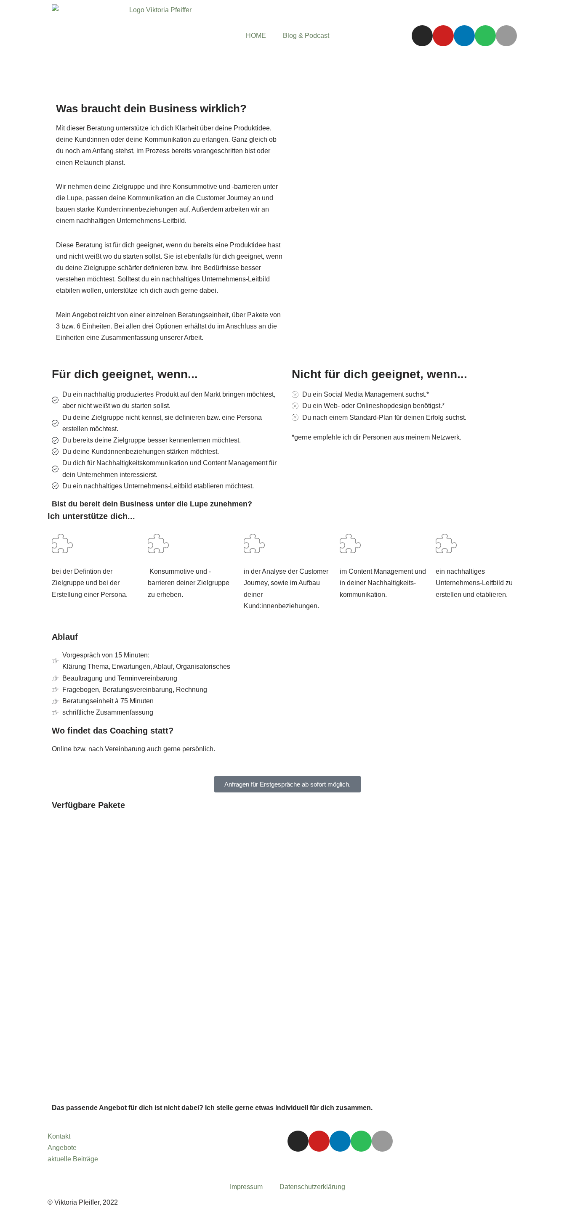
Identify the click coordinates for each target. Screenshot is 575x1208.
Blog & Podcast (306, 35)
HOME (256, 35)
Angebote (62, 1147)
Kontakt (59, 1136)
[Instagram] (422, 35)
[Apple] (506, 35)
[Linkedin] (464, 35)
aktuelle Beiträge (73, 1159)
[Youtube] (443, 35)
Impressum (246, 1186)
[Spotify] (485, 35)
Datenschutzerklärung (312, 1186)
